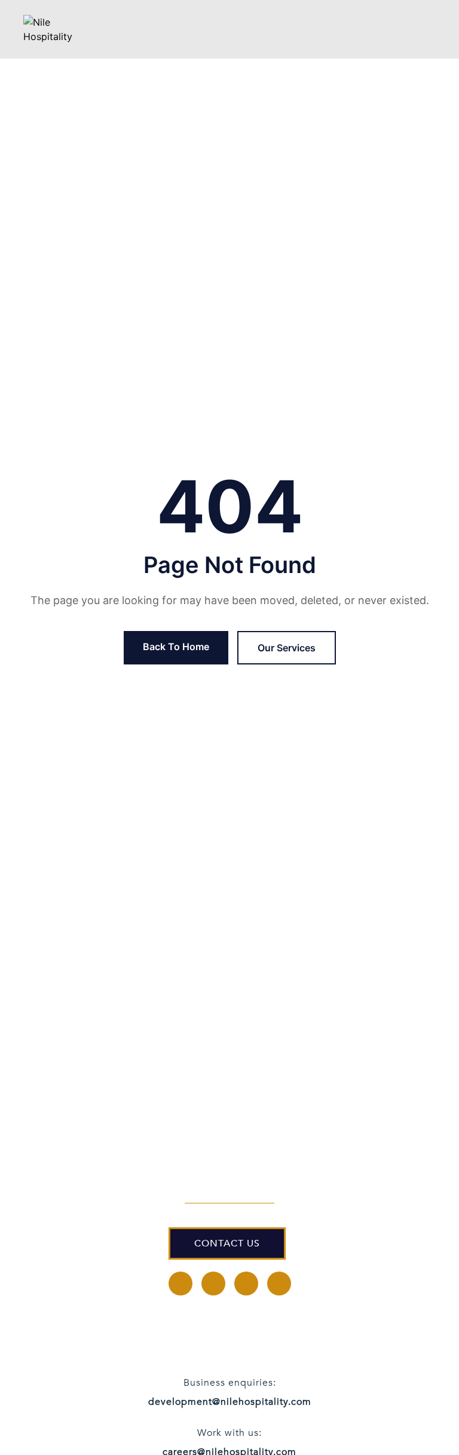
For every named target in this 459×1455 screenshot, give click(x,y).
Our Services (287, 648)
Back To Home (176, 647)
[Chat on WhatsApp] (414, 1419)
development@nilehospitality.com (229, 1401)
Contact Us (227, 1243)
